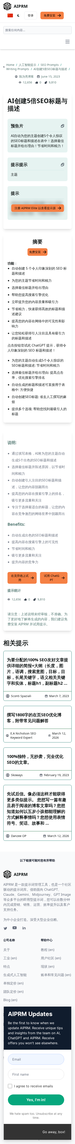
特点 (6, 966)
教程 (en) (47, 949)
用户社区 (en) (51, 958)
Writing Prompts (18, 69)
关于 (6, 949)
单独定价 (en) (13, 983)
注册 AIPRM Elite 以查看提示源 (35, 208)
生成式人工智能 (15, 975)
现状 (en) (47, 966)
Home (10, 65)
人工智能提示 (28, 65)
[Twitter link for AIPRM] (5, 928)
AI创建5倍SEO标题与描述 (51, 69)
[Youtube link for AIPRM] (15, 928)
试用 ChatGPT (51, 578)
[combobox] (37, 30)
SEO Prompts (50, 65)
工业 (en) (10, 958)
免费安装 (49, 15)
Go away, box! (53, 1132)
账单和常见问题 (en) (56, 975)
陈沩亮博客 (26, 76)
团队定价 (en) (13, 991)
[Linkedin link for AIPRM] (25, 928)
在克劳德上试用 (20, 578)
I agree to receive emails (33, 1086)
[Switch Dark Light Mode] (18, 15)
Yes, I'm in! (36, 1100)
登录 (31, 15)
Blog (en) (10, 1000)
